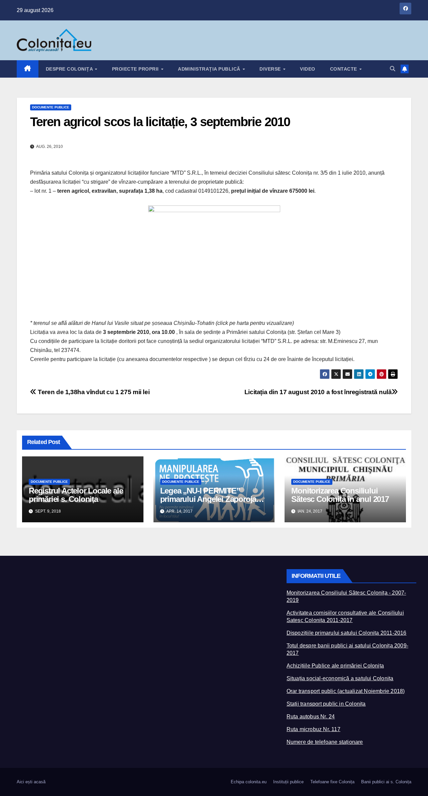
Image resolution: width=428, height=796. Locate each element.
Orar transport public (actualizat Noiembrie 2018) (346, 691)
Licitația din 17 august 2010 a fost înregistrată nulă (318, 391)
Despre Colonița (70, 69)
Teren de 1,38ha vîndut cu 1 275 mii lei (92, 391)
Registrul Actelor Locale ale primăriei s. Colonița (76, 495)
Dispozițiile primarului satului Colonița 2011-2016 (347, 633)
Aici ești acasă (31, 781)
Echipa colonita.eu (248, 781)
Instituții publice (288, 781)
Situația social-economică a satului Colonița (340, 678)
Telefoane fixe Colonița (332, 781)
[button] (392, 69)
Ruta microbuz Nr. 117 (313, 729)
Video (307, 69)
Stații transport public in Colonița (326, 704)
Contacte (344, 69)
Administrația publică (210, 69)
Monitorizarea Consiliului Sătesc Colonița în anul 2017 (340, 495)
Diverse (270, 69)
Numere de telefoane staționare (325, 742)
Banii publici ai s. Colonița (386, 781)
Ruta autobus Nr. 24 (311, 716)
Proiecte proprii (136, 69)
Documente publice (50, 107)
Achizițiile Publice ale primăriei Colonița (335, 666)
